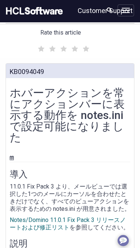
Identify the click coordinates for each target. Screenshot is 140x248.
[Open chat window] (123, 240)
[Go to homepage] (33, 11)
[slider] (63, 47)
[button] (109, 9)
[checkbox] (40, 46)
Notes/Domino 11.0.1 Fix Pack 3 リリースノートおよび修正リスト (68, 223)
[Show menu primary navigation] (126, 10)
